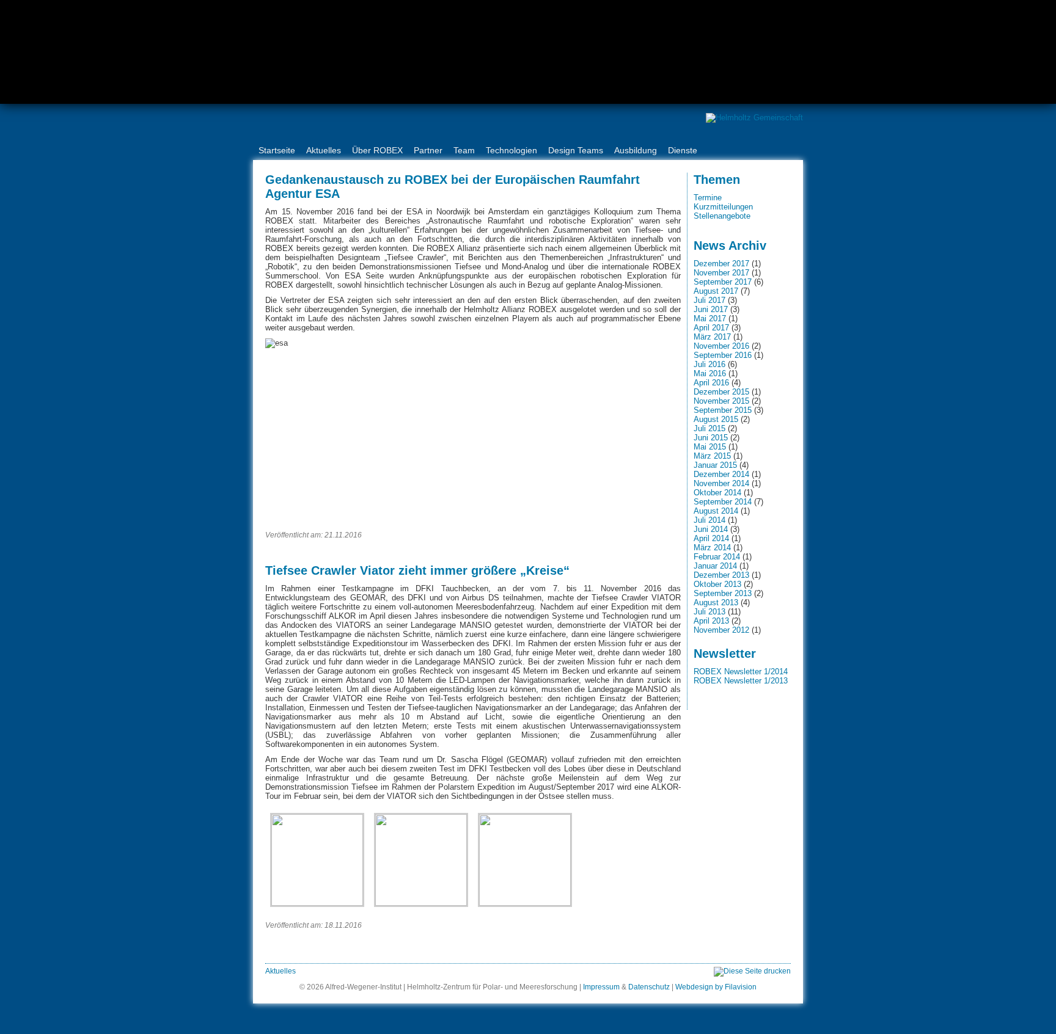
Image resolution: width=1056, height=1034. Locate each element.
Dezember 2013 (721, 575)
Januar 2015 (715, 465)
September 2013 (723, 593)
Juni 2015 (711, 437)
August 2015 (716, 419)
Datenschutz (649, 987)
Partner (428, 150)
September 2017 (723, 281)
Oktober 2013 (717, 584)
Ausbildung (635, 150)
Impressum (601, 987)
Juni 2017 (711, 309)
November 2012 (721, 630)
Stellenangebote (722, 215)
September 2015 (723, 410)
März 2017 (712, 336)
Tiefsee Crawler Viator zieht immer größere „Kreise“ (417, 570)
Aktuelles (323, 150)
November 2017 (721, 272)
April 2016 (711, 382)
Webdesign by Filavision (716, 987)
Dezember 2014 (721, 474)
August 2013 (716, 602)
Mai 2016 (710, 373)
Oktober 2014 (717, 492)
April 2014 (711, 538)
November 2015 (721, 401)
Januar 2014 (715, 565)
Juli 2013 (709, 611)
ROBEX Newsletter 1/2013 (741, 680)
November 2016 (721, 346)
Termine (708, 197)
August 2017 (716, 291)
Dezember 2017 (721, 263)
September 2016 (723, 355)
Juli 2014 (709, 520)
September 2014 (723, 501)
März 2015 (712, 456)
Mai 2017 (710, 318)
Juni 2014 (711, 529)
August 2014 (716, 510)
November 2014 (721, 483)
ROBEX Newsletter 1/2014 (741, 671)
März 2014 (712, 547)
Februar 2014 (717, 556)
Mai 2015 (710, 446)
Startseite (276, 150)
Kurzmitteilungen (723, 206)
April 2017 (711, 327)
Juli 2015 (709, 428)
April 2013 (711, 620)
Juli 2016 (709, 364)
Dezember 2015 (721, 391)
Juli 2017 (709, 300)
